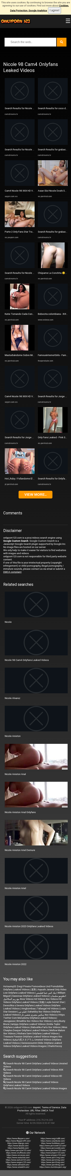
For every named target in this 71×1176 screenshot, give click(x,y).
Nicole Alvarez (12, 698)
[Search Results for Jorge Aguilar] (20, 431)
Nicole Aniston (13, 736)
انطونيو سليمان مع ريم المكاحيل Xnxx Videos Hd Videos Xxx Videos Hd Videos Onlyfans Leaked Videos (34, 999)
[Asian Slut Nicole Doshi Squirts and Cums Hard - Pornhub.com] (53, 185)
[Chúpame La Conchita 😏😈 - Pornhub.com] (53, 267)
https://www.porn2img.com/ (53, 1160)
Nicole (8, 622)
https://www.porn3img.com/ (53, 1162)
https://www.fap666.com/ (18, 1148)
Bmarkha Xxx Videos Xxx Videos (34, 1021)
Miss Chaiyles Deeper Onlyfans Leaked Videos (35, 1029)
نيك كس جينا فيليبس (46, 992)
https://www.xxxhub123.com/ (18, 1160)
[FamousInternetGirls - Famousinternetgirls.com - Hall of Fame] (53, 349)
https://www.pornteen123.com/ (53, 1150)
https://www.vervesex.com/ (18, 1155)
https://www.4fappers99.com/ (18, 1141)
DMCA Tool (47, 1110)
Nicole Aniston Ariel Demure (20, 850)
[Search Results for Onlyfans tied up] (53, 473)
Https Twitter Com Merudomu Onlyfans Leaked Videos (34, 1016)
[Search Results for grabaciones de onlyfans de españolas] (53, 144)
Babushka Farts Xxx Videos (45, 1027)
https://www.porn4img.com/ (53, 1165)
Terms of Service (51, 1107)
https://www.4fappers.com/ (18, 1138)
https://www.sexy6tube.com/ (53, 1141)
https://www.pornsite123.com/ (18, 1150)
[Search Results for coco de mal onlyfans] (53, 102)
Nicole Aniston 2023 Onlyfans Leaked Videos (29, 926)
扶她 (41, 1002)
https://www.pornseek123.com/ (53, 1146)
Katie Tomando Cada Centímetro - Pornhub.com (31, 314)
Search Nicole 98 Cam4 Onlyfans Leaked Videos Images (36, 1088)
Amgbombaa (28, 1008)
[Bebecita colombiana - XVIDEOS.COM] (53, 308)
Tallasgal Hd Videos (47, 1008)
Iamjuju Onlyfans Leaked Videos (28, 1024)
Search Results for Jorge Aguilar (22, 437)
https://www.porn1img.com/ (53, 1157)
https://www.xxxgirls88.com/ (53, 1138)
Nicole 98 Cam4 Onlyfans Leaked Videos (27, 660)
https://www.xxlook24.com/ (18, 1167)
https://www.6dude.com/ (18, 1146)
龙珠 (33, 989)
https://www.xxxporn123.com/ (18, 1162)
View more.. (35, 494)
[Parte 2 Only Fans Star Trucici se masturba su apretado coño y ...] (20, 226)
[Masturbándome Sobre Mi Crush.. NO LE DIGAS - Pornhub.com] (20, 349)
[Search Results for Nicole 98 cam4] (20, 102)
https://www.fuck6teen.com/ (53, 1143)
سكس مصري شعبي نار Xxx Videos (39, 1014)
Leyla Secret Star (55, 1002)
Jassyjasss (9, 1021)
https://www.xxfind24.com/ (18, 1165)
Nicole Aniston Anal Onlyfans (20, 812)
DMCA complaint (12, 572)
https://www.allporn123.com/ (53, 1153)
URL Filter (35, 1110)
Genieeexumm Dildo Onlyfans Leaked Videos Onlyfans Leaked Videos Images (32, 1044)
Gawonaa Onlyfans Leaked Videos (30, 995)
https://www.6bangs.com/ (18, 1143)
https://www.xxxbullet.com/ (18, 1157)
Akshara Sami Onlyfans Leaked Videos (37, 1033)
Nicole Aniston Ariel (15, 888)
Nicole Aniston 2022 (15, 964)
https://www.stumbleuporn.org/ (53, 1167)
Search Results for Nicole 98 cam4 (23, 108)
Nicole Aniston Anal (15, 774)
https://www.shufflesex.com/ (18, 1153)
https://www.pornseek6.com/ (53, 1148)
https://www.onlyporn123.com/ (53, 1155)
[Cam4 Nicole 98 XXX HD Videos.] (20, 185)
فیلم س (22, 1011)
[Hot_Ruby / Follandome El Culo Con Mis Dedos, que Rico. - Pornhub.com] (20, 473)
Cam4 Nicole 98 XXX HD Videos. (22, 190)
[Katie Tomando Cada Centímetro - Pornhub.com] (20, 308)
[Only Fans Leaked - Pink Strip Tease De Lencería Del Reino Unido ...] (53, 431)
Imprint (37, 1107)
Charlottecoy (55, 1046)
